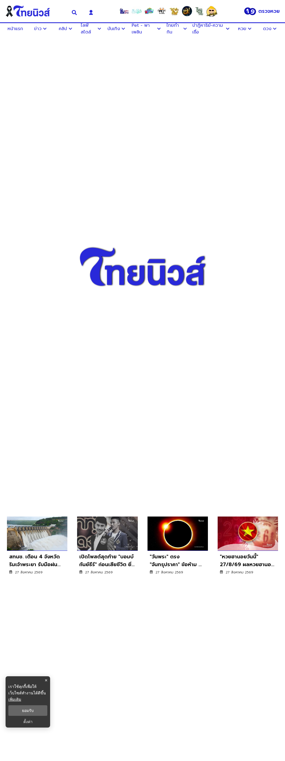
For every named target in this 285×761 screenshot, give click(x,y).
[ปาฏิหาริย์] (186, 11)
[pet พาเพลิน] (161, 11)
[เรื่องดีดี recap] (136, 11)
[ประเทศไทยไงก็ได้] (211, 11)
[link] (37, 549)
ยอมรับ (28, 710)
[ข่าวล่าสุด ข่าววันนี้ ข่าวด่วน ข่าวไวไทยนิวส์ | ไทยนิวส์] (34, 11)
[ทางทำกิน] (174, 11)
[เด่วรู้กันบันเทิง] (149, 11)
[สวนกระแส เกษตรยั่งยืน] (199, 11)
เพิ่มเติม (14, 699)
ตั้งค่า (28, 721)
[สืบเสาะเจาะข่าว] (124, 11)
